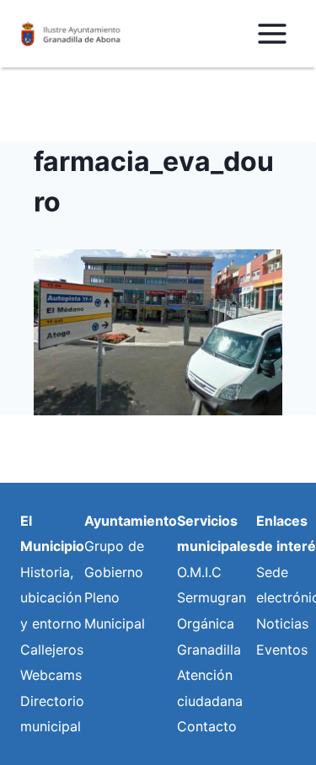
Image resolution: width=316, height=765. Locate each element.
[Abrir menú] (272, 33)
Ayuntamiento (130, 520)
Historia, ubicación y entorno (51, 598)
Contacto (207, 726)
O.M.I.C (199, 572)
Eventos (282, 649)
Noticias (282, 623)
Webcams (51, 674)
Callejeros (51, 649)
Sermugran (211, 597)
